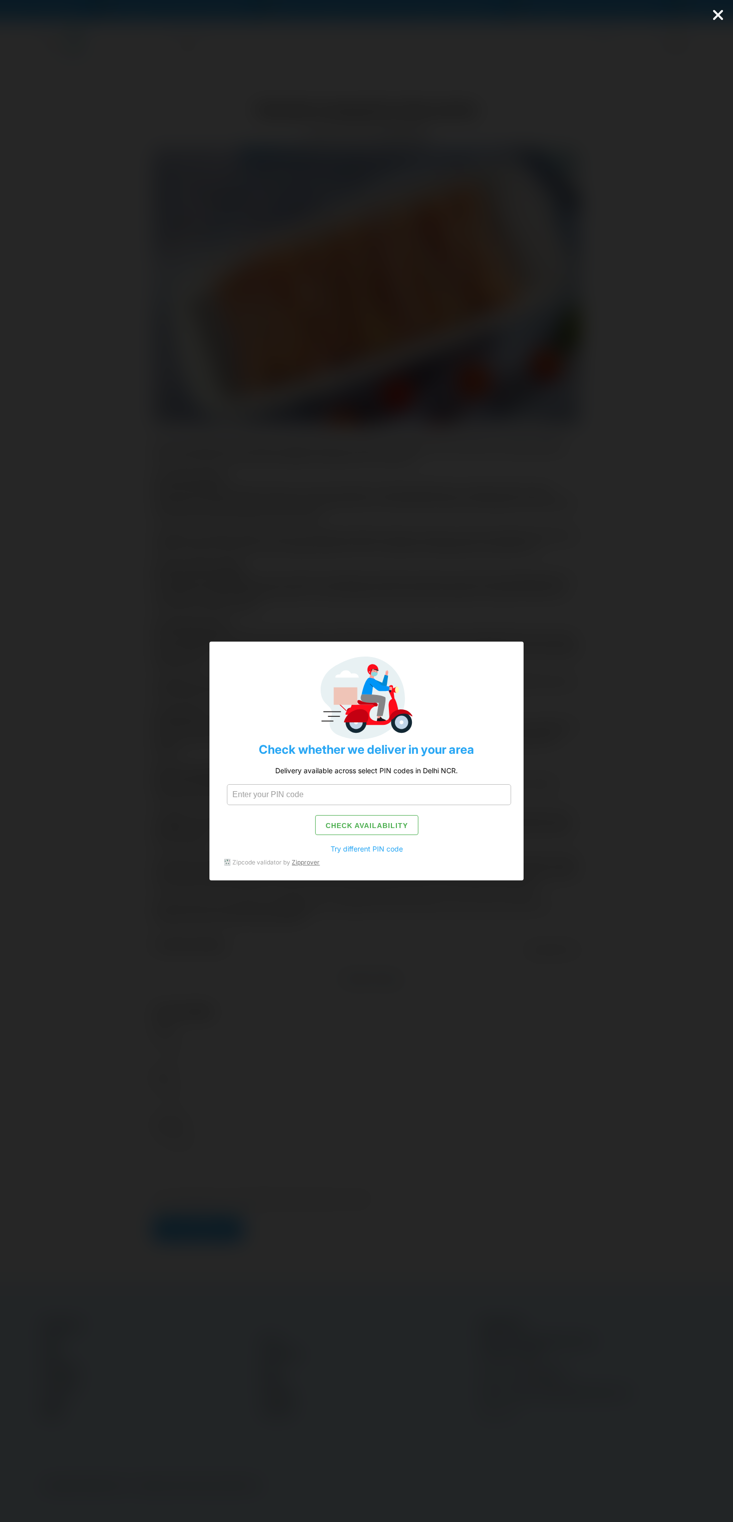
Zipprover (306, 862)
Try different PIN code (367, 849)
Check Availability (367, 826)
